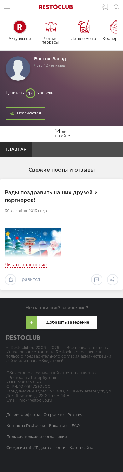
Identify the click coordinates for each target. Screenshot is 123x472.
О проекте (54, 415)
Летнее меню (83, 39)
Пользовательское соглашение (36, 437)
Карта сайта (81, 448)
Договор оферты (23, 415)
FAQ (76, 426)
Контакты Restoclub (25, 426)
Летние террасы (50, 40)
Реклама (75, 415)
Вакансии (58, 426)
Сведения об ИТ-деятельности (36, 448)
